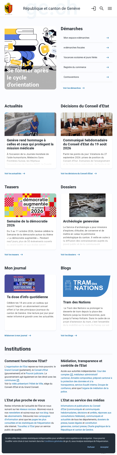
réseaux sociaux (28, 409)
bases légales (75, 423)
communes (10, 380)
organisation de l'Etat (17, 366)
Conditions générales (53, 441)
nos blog (44, 412)
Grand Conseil (12, 370)
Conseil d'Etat (41, 370)
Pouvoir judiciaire (34, 373)
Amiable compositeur (81, 378)
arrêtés (93, 412)
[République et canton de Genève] (8, 8)
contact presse (79, 426)
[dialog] (58, 443)
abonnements (15, 416)
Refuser (91, 447)
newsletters (14, 412)
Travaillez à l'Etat (26, 426)
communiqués (75, 409)
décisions (82, 412)
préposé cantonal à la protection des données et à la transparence (86, 381)
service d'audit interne (86, 384)
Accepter (104, 447)
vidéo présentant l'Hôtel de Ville (27, 383)
